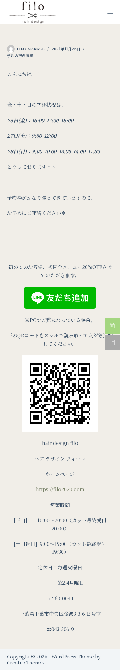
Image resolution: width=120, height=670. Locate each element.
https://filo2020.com (60, 489)
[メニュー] (110, 12)
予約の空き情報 (20, 55)
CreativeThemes (26, 662)
